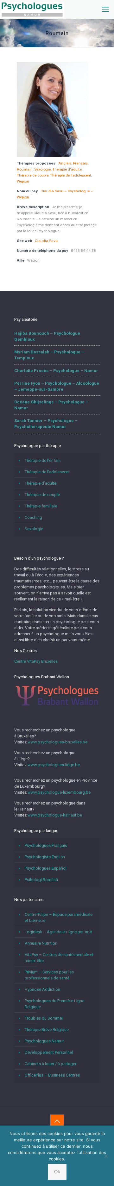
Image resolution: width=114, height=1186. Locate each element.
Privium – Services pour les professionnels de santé (49, 975)
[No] (106, 1156)
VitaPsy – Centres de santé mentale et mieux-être (59, 957)
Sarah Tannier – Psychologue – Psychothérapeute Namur (46, 423)
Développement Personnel (49, 1052)
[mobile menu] (105, 9)
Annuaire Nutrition (41, 943)
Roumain (25, 169)
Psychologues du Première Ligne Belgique (54, 1003)
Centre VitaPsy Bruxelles (36, 661)
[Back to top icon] (57, 1121)
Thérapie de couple (32, 175)
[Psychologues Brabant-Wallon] (57, 705)
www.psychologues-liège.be (54, 764)
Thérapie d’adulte (40, 483)
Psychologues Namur (44, 1041)
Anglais (65, 163)
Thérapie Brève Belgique (47, 1029)
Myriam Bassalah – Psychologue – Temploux (49, 355)
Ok (57, 1172)
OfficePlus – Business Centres (52, 1075)
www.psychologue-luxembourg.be (59, 792)
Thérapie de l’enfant (43, 460)
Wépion (23, 181)
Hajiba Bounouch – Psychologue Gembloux (47, 336)
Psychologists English (45, 856)
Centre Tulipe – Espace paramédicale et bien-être (58, 917)
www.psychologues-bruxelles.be (57, 742)
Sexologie (42, 169)
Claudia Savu (46, 241)
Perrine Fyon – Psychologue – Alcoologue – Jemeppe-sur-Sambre (56, 386)
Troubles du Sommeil (44, 1018)
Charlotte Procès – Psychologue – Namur (56, 370)
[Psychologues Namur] (32, 9)
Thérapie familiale (41, 506)
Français (80, 163)
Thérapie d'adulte (67, 169)
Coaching (33, 517)
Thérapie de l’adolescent (47, 471)
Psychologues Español (45, 868)
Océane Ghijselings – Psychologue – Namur (51, 405)
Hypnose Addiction (42, 989)
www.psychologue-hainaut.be (55, 815)
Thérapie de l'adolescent (70, 175)
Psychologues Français (46, 845)
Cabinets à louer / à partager (50, 1063)
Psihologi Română (41, 879)
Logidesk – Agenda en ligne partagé (58, 931)
